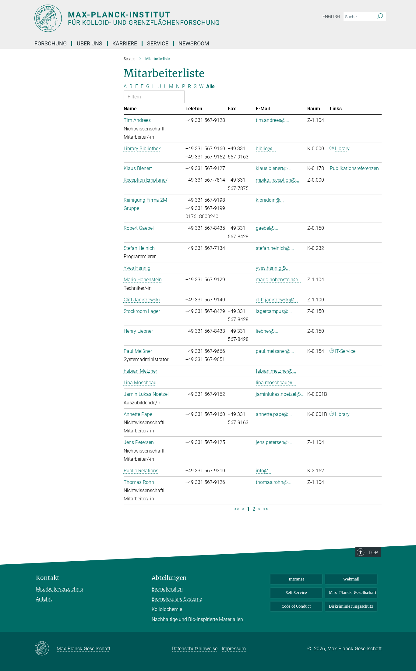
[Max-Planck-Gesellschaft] (45, 648)
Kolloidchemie (167, 609)
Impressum (234, 648)
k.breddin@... (270, 200)
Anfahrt (44, 599)
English (331, 16)
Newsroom (193, 43)
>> (265, 509)
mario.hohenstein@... (278, 279)
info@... (264, 471)
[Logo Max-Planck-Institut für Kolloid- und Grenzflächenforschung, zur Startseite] (148, 18)
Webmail (351, 579)
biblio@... (266, 148)
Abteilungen (169, 577)
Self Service (296, 592)
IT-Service (345, 351)
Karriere (124, 43)
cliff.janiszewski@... (277, 300)
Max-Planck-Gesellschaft (352, 592)
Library (342, 148)
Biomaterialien (167, 589)
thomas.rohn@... (273, 482)
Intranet (296, 579)
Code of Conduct (296, 606)
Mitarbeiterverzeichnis (59, 589)
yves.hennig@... (273, 268)
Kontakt (47, 577)
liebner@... (267, 331)
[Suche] (380, 16)
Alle (210, 86)
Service (157, 43)
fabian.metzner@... (276, 371)
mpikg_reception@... (277, 180)
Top (373, 552)
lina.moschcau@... (276, 382)
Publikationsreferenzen (354, 168)
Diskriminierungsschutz (351, 606)
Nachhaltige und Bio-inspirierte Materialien (197, 619)
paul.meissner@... (275, 351)
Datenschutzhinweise (194, 648)
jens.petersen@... (274, 442)
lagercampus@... (274, 311)
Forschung (50, 43)
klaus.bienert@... (273, 168)
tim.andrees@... (272, 120)
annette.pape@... (274, 414)
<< (236, 509)
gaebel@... (267, 228)
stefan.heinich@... (275, 248)
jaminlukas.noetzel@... (280, 394)
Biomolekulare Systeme (177, 599)
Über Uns (89, 43)
